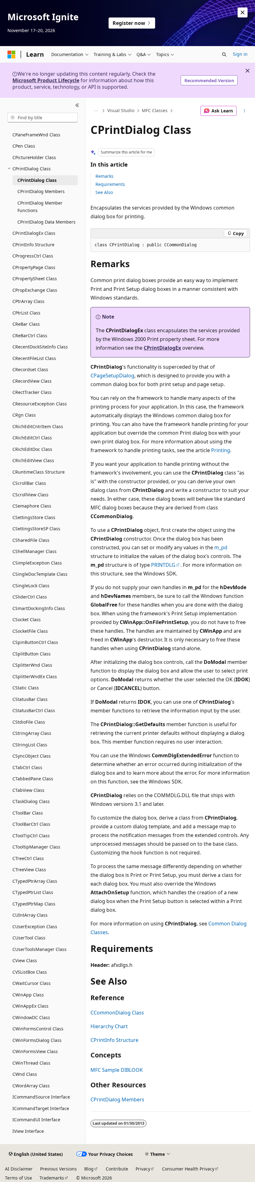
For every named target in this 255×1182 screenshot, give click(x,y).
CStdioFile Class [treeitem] (28, 722)
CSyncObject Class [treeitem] (31, 756)
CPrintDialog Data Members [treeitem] (46, 222)
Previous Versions (58, 1169)
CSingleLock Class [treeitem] (30, 586)
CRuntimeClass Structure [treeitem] (38, 472)
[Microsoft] (11, 54)
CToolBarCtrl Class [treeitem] (31, 824)
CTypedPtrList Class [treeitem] (32, 892)
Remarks (104, 176)
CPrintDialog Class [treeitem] (37, 180)
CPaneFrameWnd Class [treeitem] (36, 135)
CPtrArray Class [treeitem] (28, 301)
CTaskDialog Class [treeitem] (31, 801)
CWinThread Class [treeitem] (31, 1063)
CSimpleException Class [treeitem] (37, 563)
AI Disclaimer (19, 1169)
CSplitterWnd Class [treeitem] (32, 665)
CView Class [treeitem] (24, 960)
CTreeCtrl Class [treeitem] (28, 858)
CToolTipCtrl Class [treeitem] (31, 836)
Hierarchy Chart (109, 1026)
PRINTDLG (163, 564)
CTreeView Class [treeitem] (29, 869)
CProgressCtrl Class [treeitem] (32, 256)
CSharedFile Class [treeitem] (30, 540)
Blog (89, 1169)
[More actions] (244, 111)
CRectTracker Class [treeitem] (32, 392)
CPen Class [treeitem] (23, 146)
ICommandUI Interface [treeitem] (36, 1120)
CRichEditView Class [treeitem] (33, 460)
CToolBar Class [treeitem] (27, 813)
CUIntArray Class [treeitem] (30, 915)
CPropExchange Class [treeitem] (34, 290)
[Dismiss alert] (243, 12)
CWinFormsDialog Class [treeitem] (37, 1040)
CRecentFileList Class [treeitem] (34, 358)
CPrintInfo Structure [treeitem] (33, 245)
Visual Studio (120, 111)
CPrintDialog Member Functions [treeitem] (40, 207)
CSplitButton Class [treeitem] (31, 654)
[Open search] (224, 54)
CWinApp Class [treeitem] (28, 995)
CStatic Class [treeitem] (25, 688)
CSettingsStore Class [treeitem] (33, 517)
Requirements (110, 184)
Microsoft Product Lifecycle (45, 80)
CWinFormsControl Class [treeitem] (37, 1029)
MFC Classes (155, 111)
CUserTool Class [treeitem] (28, 938)
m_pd (220, 547)
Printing (220, 450)
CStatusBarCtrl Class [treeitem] (33, 710)
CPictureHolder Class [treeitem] (34, 157)
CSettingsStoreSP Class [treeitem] (36, 529)
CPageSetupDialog (112, 375)
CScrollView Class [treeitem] (30, 495)
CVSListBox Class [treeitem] (29, 972)
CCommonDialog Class (117, 1012)
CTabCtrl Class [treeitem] (27, 767)
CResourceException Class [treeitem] (39, 404)
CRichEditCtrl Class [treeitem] (32, 438)
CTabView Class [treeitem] (28, 790)
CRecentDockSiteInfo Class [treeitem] (40, 347)
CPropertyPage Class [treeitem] (33, 267)
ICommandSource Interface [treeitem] (41, 1097)
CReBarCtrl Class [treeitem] (29, 335)
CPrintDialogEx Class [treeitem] (33, 233)
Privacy (143, 1169)
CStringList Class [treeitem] (29, 745)
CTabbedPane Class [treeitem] (32, 779)
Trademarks (51, 1178)
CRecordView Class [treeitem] (32, 381)
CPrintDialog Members (117, 1099)
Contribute (117, 1169)
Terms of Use (18, 1178)
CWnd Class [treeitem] (24, 1074)
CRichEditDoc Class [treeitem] (32, 449)
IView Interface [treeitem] (28, 1131)
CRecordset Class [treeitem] (30, 369)
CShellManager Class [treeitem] (34, 551)
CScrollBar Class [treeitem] (29, 483)
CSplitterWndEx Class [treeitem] (34, 676)
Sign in (240, 54)
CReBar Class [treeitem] (26, 324)
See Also (104, 192)
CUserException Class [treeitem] (34, 926)
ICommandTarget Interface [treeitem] (40, 1108)
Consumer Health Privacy (188, 1169)
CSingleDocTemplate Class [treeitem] (39, 574)
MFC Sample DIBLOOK (116, 1069)
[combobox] (42, 118)
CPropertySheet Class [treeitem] (34, 278)
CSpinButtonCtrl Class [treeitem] (35, 642)
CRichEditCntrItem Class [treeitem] (37, 426)
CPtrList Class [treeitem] (26, 313)
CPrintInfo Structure (114, 1040)
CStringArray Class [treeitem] (31, 733)
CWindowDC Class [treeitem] (31, 1017)
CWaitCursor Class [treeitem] (31, 983)
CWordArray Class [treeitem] (31, 1086)
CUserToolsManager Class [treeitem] (39, 949)
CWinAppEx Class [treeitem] (30, 1006)
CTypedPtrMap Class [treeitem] (33, 904)
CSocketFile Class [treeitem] (30, 631)
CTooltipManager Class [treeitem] (36, 847)
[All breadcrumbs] (95, 111)
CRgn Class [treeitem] (24, 415)
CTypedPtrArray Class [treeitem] (34, 881)
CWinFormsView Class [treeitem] (35, 1051)
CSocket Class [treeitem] (26, 619)
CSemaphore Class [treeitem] (31, 506)
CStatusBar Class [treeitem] (30, 699)
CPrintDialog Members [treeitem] (41, 191)
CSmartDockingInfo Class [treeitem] (38, 608)
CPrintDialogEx (162, 347)
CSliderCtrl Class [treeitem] (29, 597)
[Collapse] (77, 105)
